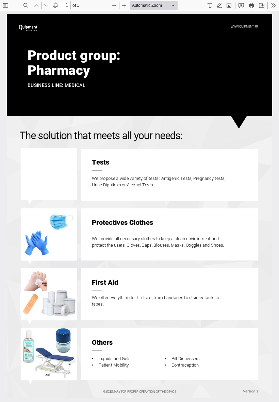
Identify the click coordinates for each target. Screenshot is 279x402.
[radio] (210, 5)
